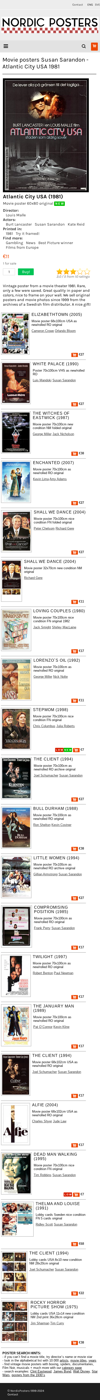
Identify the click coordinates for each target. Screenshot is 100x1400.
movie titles (78, 1360)
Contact (77, 4)
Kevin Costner (61, 825)
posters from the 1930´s (28, 1375)
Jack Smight (42, 627)
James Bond (62, 1371)
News (30, 242)
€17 (81, 651)
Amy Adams (58, 479)
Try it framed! (27, 233)
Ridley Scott (44, 1224)
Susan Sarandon (50, 224)
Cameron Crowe (43, 331)
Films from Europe (22, 247)
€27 (81, 354)
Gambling (14, 242)
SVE (97, 4)
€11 (81, 601)
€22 (81, 1293)
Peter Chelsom (44, 528)
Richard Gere (65, 528)
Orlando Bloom (65, 331)
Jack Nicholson (63, 434)
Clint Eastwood (40, 1371)
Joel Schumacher (46, 775)
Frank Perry (42, 928)
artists (64, 1360)
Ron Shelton (41, 825)
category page (72, 1368)
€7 (82, 749)
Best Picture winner (55, 242)
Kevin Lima (41, 479)
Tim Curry (57, 1323)
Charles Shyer (42, 1121)
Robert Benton (43, 973)
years (92, 1360)
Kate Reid (76, 224)
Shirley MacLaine (64, 627)
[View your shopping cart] (94, 47)
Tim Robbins (42, 1175)
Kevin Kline (61, 1027)
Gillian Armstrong (45, 874)
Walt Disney (81, 1371)
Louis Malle (16, 215)
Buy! (26, 271)
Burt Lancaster (19, 224)
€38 (81, 453)
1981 (9, 233)
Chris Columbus (44, 726)
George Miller (42, 434)
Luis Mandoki (42, 380)
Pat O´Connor (42, 1027)
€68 (81, 1243)
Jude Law (59, 1121)
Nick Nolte (60, 676)
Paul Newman (63, 973)
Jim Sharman (40, 1323)
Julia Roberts (65, 726)
